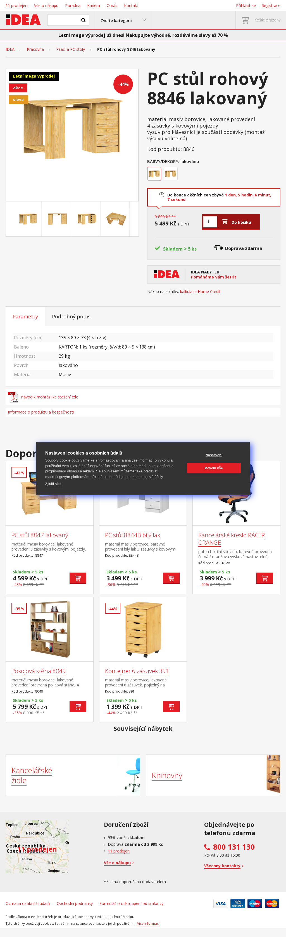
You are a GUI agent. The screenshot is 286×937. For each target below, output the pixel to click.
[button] (123, 20)
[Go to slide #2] (57, 219)
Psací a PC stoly (70, 49)
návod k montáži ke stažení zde (49, 397)
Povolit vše (214, 468)
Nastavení (214, 455)
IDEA (10, 49)
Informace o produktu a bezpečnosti (41, 412)
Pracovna (35, 49)
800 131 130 (234, 847)
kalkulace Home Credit (200, 291)
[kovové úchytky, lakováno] (171, 174)
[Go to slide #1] (28, 219)
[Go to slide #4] (116, 219)
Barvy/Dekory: (163, 161)
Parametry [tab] (25, 316)
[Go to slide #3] (86, 219)
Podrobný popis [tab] (71, 316)
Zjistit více (53, 484)
